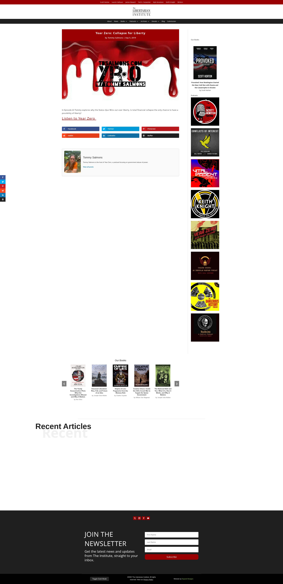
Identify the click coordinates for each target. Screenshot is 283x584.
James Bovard (130, 2)
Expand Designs (187, 579)
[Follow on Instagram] (139, 518)
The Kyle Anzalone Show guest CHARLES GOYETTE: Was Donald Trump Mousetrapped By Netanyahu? (141, 468)
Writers (180, 2)
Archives (144, 21)
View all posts (88, 167)
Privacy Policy (148, 579)
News (116, 21)
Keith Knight (170, 2)
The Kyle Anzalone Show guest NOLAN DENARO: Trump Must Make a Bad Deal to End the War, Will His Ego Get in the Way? (141, 487)
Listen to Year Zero (79, 118)
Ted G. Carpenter (144, 2)
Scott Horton (104, 2)
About (109, 21)
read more (141, 458)
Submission (171, 21)
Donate (154, 21)
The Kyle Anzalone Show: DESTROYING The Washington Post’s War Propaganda (141, 450)
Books (123, 21)
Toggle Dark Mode (99, 579)
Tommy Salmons (115, 38)
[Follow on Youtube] (148, 518)
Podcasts (133, 21)
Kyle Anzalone (158, 2)
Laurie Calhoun (117, 2)
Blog (163, 21)
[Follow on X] (135, 518)
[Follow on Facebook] (143, 518)
